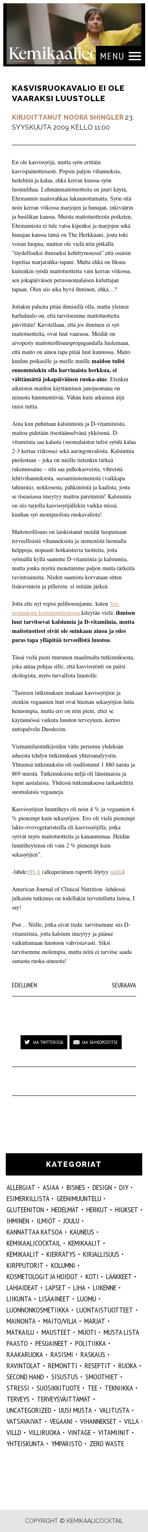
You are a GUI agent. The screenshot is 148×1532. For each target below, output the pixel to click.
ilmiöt (46, 1220)
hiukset (126, 1209)
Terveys (18, 1399)
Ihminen (18, 1220)
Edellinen (24, 985)
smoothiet (102, 1376)
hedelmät (65, 1209)
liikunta (19, 1298)
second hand (25, 1376)
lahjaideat (22, 1287)
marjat (94, 1321)
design (102, 1187)
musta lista (121, 1332)
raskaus (93, 1354)
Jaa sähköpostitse (100, 1042)
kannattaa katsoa (34, 1232)
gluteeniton (25, 1209)
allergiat (21, 1187)
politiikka (90, 1343)
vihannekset (98, 1421)
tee (92, 1388)
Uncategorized (29, 1410)
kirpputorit (25, 1265)
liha (79, 1287)
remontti (62, 1365)
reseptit (98, 1365)
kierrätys (61, 1254)
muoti (87, 1332)
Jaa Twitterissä (48, 1042)
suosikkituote (58, 1388)
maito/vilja (60, 1321)
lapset (56, 1287)
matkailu (20, 1332)
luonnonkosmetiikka (38, 1310)
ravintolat (24, 1365)
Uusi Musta (75, 1410)
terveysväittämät (64, 1399)
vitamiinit (114, 1432)
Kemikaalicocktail (34, 1243)
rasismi (62, 1354)
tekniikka (119, 1388)
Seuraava (124, 985)
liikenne (104, 1287)
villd (14, 1432)
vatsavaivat (24, 1421)
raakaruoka (25, 1354)
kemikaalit (23, 1254)
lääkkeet (119, 1276)
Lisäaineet (54, 1298)
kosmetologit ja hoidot (42, 1276)
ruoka (127, 1365)
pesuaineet (51, 1343)
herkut (97, 1209)
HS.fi (34, 872)
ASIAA (51, 1187)
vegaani (61, 1421)
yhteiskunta (25, 1443)
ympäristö (66, 1443)
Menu (112, 56)
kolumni (63, 1265)
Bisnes (76, 1187)
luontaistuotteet (104, 1310)
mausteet (56, 1332)
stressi (18, 1388)
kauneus (82, 1232)
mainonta (21, 1321)
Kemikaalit (84, 1243)
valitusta (114, 1410)
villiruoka (44, 1432)
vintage (79, 1432)
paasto (17, 1343)
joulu (71, 1220)
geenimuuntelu (79, 1198)
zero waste (107, 1443)
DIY (123, 1187)
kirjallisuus (101, 1254)
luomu (86, 1298)
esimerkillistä (28, 1198)
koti (92, 1276)
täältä (116, 872)
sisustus (64, 1376)
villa (131, 1421)
